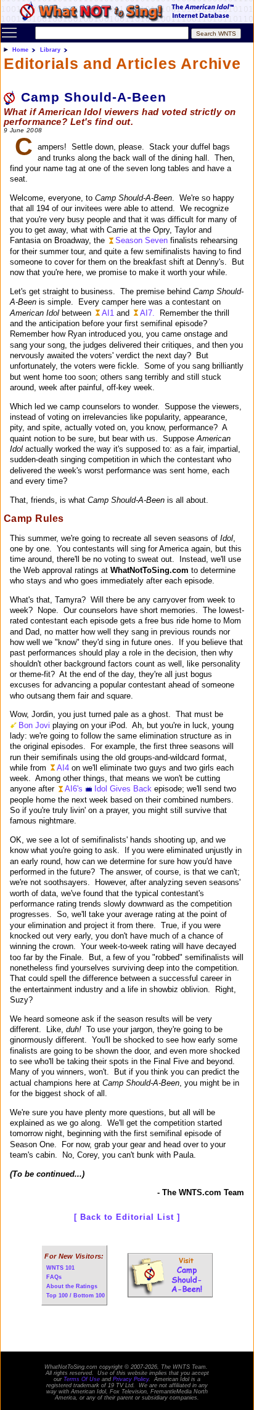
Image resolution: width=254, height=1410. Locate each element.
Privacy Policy (131, 1379)
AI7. (147, 313)
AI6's (74, 788)
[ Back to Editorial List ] (127, 1217)
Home (20, 50)
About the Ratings (71, 1286)
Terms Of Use (81, 1379)
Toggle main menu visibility (9, 32)
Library (50, 50)
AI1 (108, 313)
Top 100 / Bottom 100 (75, 1295)
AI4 (63, 767)
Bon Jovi (34, 725)
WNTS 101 (60, 1268)
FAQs (54, 1277)
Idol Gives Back (123, 788)
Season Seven (141, 240)
